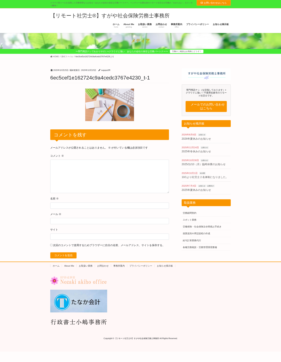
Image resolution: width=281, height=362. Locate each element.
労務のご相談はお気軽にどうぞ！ (186, 51)
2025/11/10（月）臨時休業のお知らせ (204, 164)
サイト (54, 229)
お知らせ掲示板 (165, 265)
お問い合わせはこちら (215, 2)
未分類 (202, 173)
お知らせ (202, 135)
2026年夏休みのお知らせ (196, 138)
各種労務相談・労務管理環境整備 (200, 247)
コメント (57, 155)
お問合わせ (103, 265)
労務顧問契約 (189, 213)
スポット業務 (189, 219)
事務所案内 (119, 265)
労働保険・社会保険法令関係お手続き (202, 226)
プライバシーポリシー (140, 265)
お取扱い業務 (86, 265)
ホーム (56, 265)
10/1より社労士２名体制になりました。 (205, 177)
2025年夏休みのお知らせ (196, 190)
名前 (54, 198)
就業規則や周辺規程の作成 (196, 233)
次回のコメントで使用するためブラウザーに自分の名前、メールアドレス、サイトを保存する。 (109, 245)
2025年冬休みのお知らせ (196, 151)
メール (55, 214)
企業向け (210, 186)
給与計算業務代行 (192, 240)
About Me (69, 265)
